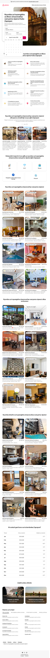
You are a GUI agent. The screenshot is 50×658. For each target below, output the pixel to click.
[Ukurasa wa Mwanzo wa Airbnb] (5, 5)
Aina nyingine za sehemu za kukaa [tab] (17, 612)
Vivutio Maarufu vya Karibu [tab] (31, 612)
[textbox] (9, 34)
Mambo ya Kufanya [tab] (43, 612)
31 (6, 54)
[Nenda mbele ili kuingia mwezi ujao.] (20, 37)
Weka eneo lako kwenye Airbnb (39, 5)
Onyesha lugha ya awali (33, 1)
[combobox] (15, 29)
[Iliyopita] (22, 124)
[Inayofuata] (27, 124)
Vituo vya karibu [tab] (5, 612)
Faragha (22, 655)
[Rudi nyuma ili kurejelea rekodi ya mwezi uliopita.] (6, 37)
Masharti (26, 655)
